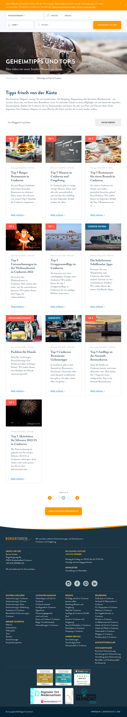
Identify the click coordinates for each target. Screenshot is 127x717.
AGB (118, 712)
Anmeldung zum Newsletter (76, 570)
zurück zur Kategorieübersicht (63, 511)
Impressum (95, 712)
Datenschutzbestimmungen (64, 7)
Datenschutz (109, 712)
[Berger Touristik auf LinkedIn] (94, 584)
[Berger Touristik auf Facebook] (77, 584)
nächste (77, 498)
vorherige (50, 498)
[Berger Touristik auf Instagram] (68, 584)
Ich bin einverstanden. (86, 7)
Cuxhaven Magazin (27, 78)
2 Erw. (14, 25)
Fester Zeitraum (15, 15)
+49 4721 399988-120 (15, 563)
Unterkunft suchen (107, 25)
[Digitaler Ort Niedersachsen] (46, 695)
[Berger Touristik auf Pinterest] (86, 584)
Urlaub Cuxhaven (12, 78)
